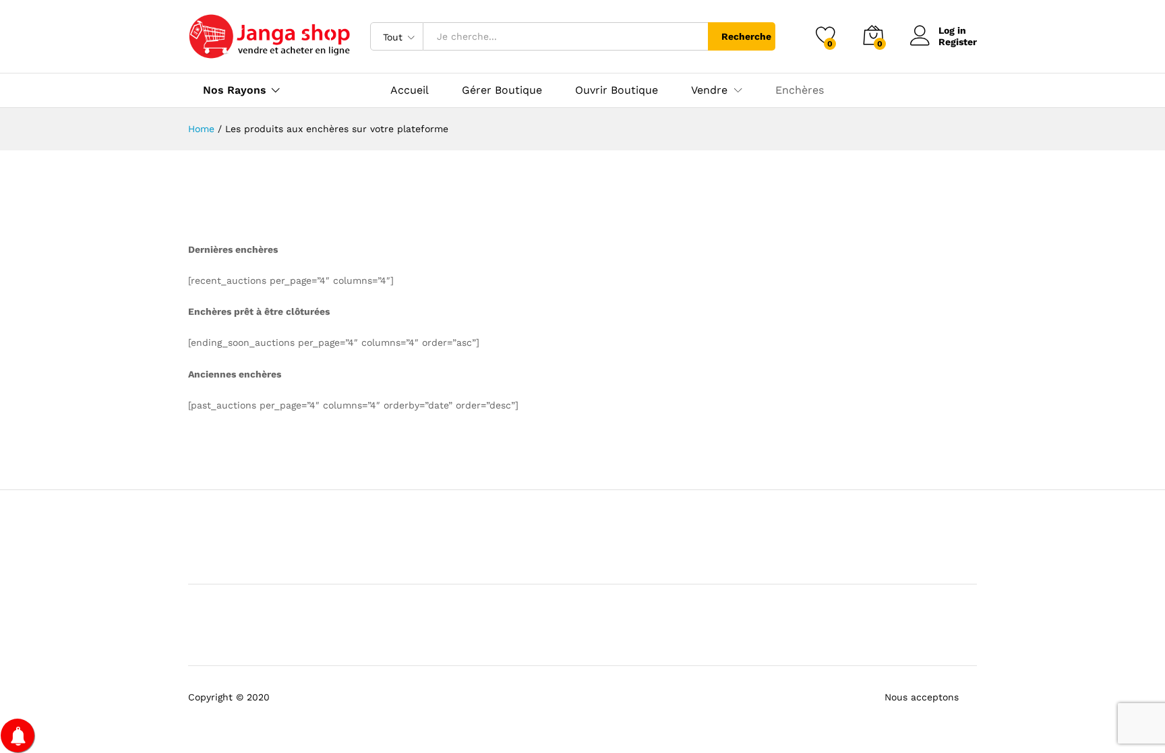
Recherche (746, 36)
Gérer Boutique (502, 90)
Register (957, 41)
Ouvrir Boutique (616, 90)
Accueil (409, 90)
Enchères (799, 90)
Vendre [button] (709, 90)
